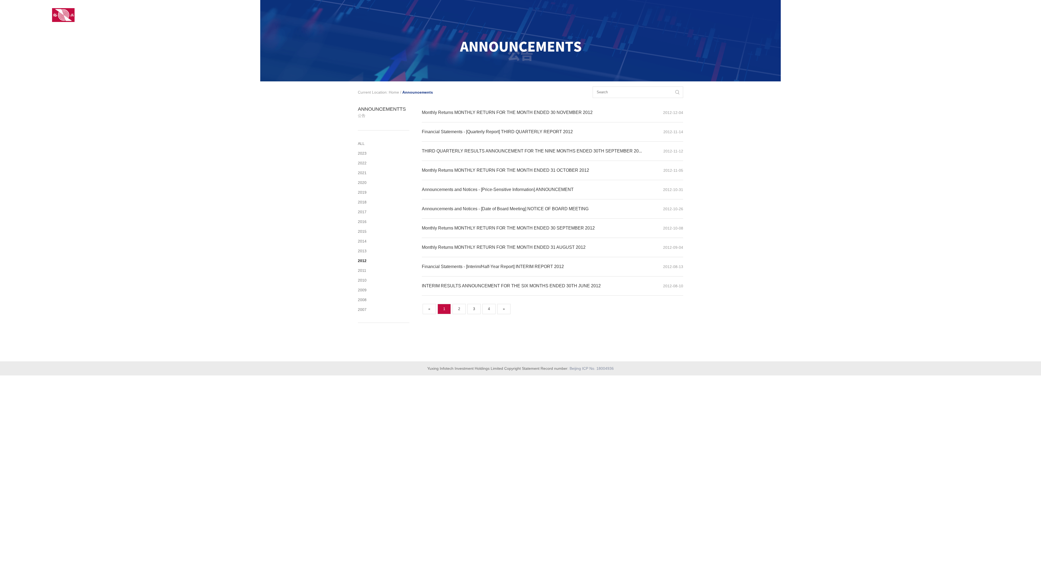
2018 (362, 202)
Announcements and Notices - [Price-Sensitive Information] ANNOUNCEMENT (498, 189)
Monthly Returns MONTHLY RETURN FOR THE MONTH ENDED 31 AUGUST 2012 (504, 247)
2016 (362, 221)
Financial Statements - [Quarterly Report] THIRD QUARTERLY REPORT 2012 (497, 131)
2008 (362, 300)
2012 (362, 261)
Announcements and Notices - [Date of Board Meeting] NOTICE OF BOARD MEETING (505, 208)
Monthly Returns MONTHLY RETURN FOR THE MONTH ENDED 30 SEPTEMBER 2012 (508, 228)
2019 (362, 192)
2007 (362, 309)
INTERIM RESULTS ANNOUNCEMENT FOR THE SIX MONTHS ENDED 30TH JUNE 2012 (511, 286)
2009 (362, 290)
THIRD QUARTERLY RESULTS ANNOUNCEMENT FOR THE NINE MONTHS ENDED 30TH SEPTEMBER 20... (532, 151)
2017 (362, 212)
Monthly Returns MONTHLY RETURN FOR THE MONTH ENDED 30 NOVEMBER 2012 (507, 112)
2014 (362, 241)
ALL (361, 143)
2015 (362, 231)
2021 (362, 173)
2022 (362, 163)
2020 (362, 182)
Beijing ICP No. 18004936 (592, 368)
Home (394, 92)
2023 (362, 153)
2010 (362, 280)
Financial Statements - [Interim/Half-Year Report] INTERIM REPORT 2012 (493, 266)
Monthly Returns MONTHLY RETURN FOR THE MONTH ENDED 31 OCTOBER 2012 (505, 170)
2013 (362, 251)
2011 (362, 270)
